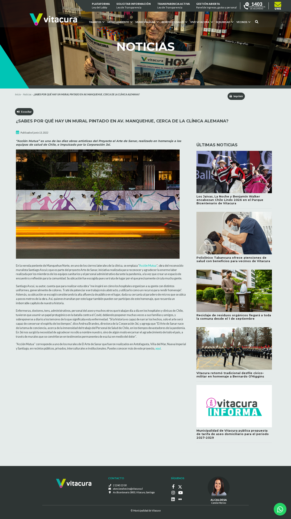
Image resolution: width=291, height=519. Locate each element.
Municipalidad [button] (145, 21)
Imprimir (238, 96)
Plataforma (101, 5)
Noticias (27, 94)
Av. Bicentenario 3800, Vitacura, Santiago (134, 492)
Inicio (18, 94)
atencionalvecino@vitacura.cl (128, 488)
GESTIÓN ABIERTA (216, 5)
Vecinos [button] (241, 21)
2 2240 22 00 (120, 485)
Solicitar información (133, 5)
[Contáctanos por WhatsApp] (280, 509)
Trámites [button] (95, 21)
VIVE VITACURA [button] (200, 21)
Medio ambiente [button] (118, 21)
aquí (158, 348)
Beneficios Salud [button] (173, 21)
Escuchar (26, 111)
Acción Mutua (147, 265)
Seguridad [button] (223, 21)
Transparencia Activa (173, 5)
